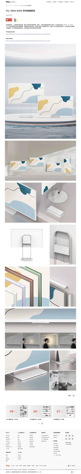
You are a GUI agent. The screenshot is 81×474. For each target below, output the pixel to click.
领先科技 (7, 437)
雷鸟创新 (28, 465)
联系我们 (7, 444)
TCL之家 (40, 465)
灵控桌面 (55, 437)
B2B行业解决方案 (45, 435)
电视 (18, 435)
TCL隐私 (7, 448)
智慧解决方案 (44, 441)
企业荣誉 (7, 435)
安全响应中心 (8, 446)
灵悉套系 (19, 444)
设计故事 (19, 457)
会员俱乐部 (55, 443)
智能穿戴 (19, 446)
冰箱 (18, 439)
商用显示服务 (55, 447)
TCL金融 (36, 465)
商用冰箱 (31, 439)
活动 (7, 457)
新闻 (7, 455)
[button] (42, 423)
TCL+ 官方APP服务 (57, 455)
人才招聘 (7, 443)
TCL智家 (32, 465)
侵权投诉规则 (24, 469)
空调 (18, 437)
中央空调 (31, 444)
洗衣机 (19, 441)
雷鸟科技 (24, 465)
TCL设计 (10, 5)
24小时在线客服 (68, 444)
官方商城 (44, 465)
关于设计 (19, 455)
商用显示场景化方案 (45, 437)
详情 (40, 472)
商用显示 (31, 443)
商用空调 (31, 437)
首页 (7, 5)
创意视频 (7, 458)
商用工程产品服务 (56, 451)
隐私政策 (19, 469)
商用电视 (31, 435)
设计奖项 (19, 458)
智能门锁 (19, 443)
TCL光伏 (12, 465)
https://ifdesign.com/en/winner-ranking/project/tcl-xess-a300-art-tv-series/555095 (28, 34)
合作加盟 (55, 453)
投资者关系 (8, 439)
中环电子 (20, 465)
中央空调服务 (55, 449)
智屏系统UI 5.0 (56, 435)
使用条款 (15, 469)
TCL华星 (16, 465)
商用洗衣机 (32, 441)
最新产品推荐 (20, 448)
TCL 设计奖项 (15, 5)
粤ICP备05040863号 (9, 469)
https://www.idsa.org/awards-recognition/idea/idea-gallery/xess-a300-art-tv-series (28, 40)
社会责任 (7, 441)
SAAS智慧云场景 (45, 439)
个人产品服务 (55, 445)
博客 (7, 460)
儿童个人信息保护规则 (31, 469)
